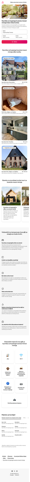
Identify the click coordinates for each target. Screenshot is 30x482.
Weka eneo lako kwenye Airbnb (18, 2)
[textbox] (8, 37)
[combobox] (14, 32)
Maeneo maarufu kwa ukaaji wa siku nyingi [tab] (11, 417)
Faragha (12, 475)
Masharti (17, 475)
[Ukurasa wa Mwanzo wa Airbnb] (3, 2)
